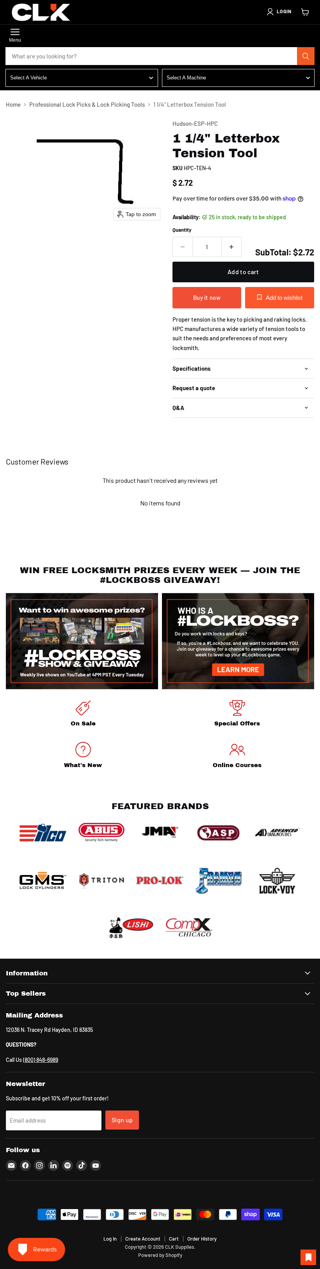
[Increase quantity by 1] (232, 247)
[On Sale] (83, 714)
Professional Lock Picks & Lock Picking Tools (87, 104)
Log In (110, 1239)
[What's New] (83, 756)
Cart (174, 1239)
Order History (202, 1239)
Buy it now (206, 297)
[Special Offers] (237, 714)
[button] (278, 12)
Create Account (142, 1239)
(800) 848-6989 (40, 1059)
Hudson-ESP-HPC (195, 123)
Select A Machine (186, 78)
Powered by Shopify (160, 1255)
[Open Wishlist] (308, 1257)
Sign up (122, 1119)
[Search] (306, 56)
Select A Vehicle (28, 78)
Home (13, 104)
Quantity (182, 230)
